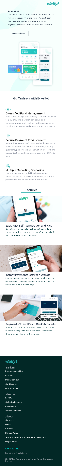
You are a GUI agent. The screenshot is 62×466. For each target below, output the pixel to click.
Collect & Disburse (13, 402)
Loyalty (8, 398)
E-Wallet (9, 375)
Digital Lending (12, 388)
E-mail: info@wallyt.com (16, 453)
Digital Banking (12, 380)
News (8, 424)
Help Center (11, 442)
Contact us (12, 449)
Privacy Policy (11, 433)
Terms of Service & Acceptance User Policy (25, 437)
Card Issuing (11, 384)
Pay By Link (10, 406)
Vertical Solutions (13, 411)
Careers (9, 429)
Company (9, 420)
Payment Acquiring (14, 371)
